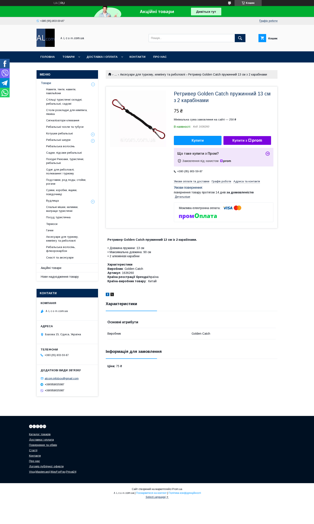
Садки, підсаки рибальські (64, 152)
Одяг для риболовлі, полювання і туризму (60, 171)
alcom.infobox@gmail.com (62, 378)
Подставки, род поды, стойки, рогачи (66, 181)
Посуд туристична (58, 217)
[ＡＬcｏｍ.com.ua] (46, 46)
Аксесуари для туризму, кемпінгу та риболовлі (152, 74)
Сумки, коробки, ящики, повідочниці (61, 192)
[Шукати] (240, 38)
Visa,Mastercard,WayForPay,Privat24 (52, 471)
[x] (112, 295)
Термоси (51, 224)
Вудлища (52, 200)
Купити (198, 140)
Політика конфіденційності (185, 492)
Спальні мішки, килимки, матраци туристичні (62, 208)
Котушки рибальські (59, 133)
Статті (33, 450)
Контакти (137, 56)
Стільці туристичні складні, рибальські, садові (64, 101)
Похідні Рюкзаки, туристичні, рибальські (65, 161)
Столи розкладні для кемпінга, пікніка (66, 112)
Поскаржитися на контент (151, 492)
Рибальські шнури (58, 139)
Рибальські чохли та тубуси (65, 126)
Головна (47, 56)
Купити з (239, 140)
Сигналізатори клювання (62, 120)
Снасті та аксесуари (59, 257)
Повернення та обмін (43, 445)
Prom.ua (177, 489)
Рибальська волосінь (60, 146)
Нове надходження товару (60, 276)
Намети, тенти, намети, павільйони (61, 91)
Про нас (160, 56)
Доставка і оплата (102, 56)
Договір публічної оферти (46, 466)
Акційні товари (51, 268)
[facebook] (107, 295)
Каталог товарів (40, 434)
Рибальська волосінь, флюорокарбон (60, 248)
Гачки (49, 230)
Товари (68, 56)
